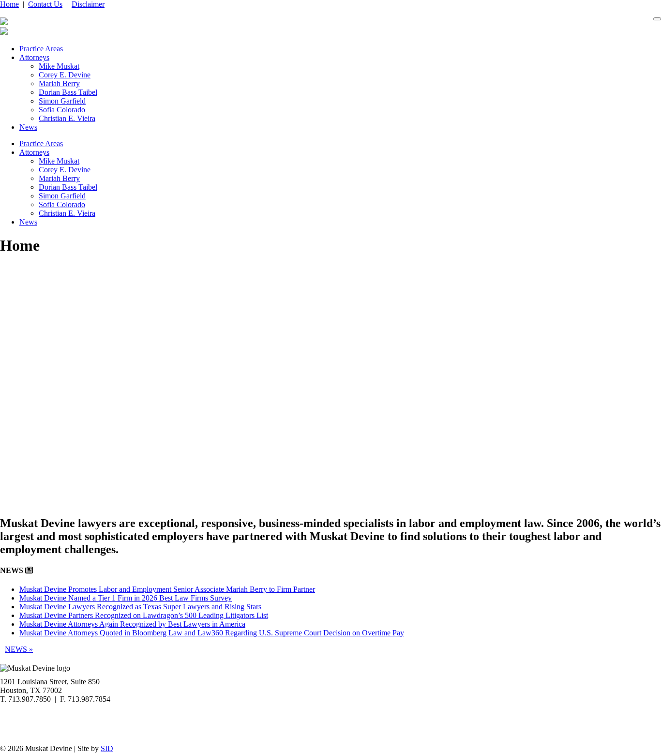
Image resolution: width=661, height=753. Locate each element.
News (28, 127)
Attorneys (34, 57)
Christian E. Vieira (67, 118)
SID (107, 748)
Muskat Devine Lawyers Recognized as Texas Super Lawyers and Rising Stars (140, 606)
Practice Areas (41, 49)
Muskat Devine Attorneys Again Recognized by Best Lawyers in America (132, 624)
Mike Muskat (59, 66)
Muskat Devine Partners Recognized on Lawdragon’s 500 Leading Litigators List (143, 615)
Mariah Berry (59, 83)
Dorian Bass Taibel (68, 92)
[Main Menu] (657, 18)
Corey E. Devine (64, 75)
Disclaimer (88, 4)
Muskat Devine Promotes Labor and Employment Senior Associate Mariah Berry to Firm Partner (167, 589)
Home (9, 4)
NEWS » (19, 649)
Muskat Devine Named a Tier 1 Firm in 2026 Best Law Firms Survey (125, 598)
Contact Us (45, 4)
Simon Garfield (62, 101)
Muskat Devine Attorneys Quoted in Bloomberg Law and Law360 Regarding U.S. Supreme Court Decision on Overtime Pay (211, 633)
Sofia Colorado (62, 109)
